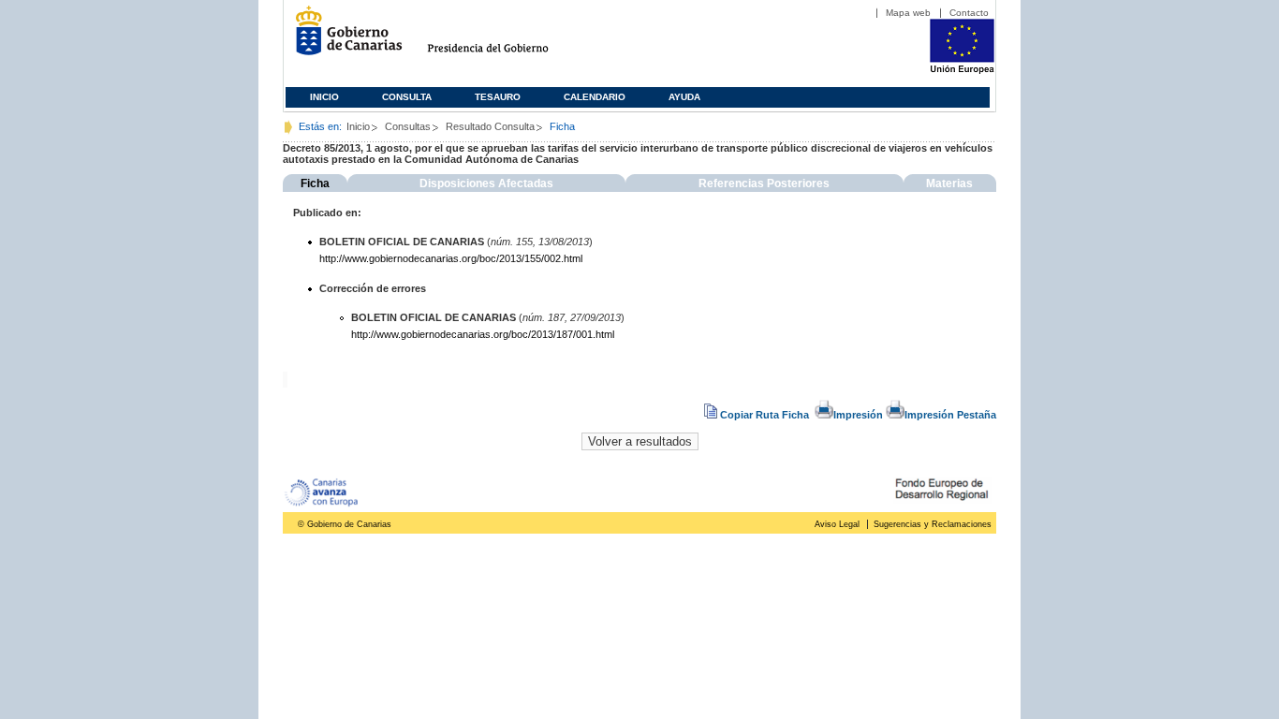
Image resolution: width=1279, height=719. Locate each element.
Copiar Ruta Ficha (764, 414)
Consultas (408, 126)
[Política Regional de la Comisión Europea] (962, 70)
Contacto (969, 12)
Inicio (324, 97)
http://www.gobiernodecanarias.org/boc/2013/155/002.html (450, 258)
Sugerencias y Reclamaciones (933, 524)
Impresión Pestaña (950, 414)
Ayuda (684, 97)
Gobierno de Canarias (343, 38)
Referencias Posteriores (764, 183)
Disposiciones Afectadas (486, 183)
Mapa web (908, 12)
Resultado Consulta (490, 126)
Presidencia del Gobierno (505, 38)
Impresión (858, 414)
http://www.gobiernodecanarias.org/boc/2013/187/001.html (482, 334)
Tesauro (498, 97)
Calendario (594, 97)
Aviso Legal (837, 524)
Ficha (315, 183)
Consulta (407, 97)
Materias (949, 183)
